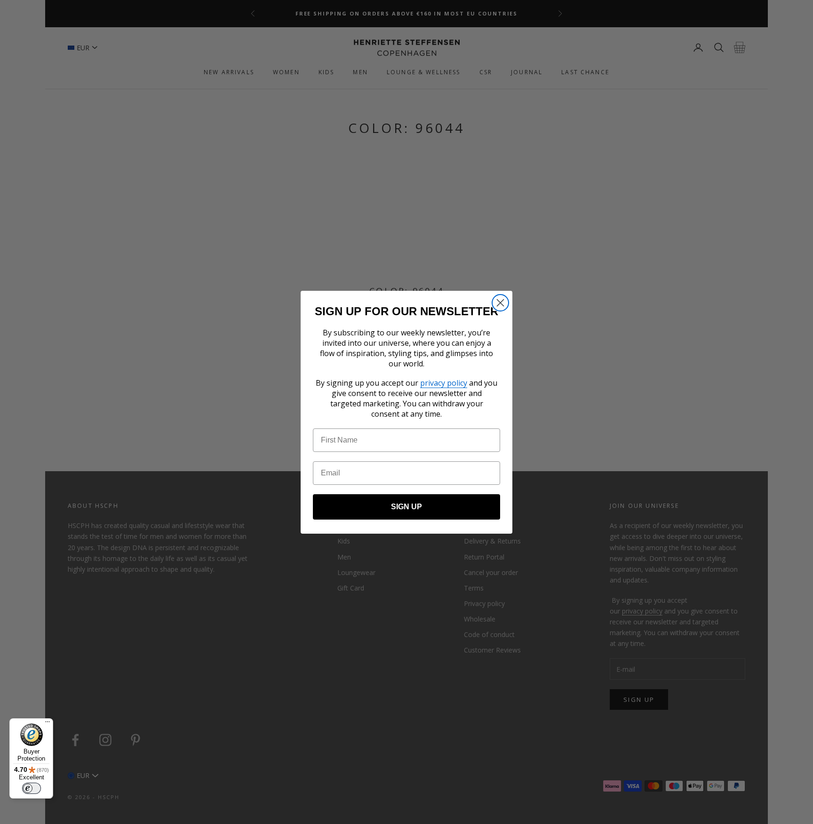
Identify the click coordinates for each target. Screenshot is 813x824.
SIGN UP (406, 507)
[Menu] (47, 724)
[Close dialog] (500, 303)
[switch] (31, 788)
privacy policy (443, 383)
